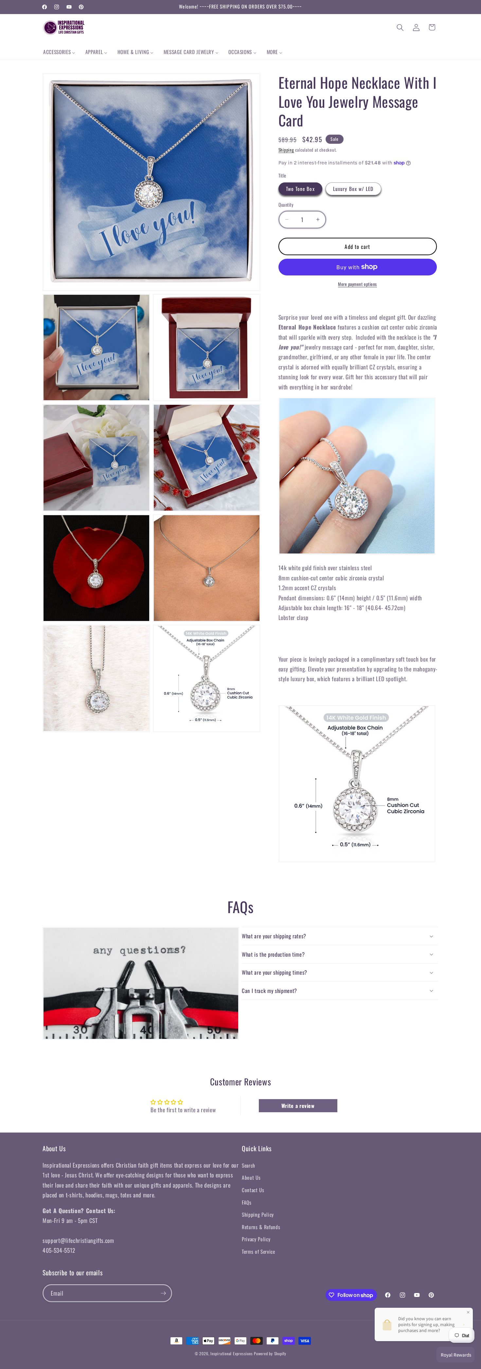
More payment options (357, 284)
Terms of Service (258, 1251)
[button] (400, 27)
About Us (251, 1177)
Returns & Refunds (261, 1226)
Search (248, 1165)
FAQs (247, 1202)
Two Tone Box (300, 188)
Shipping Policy (258, 1214)
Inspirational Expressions (231, 1353)
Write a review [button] (298, 1106)
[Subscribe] (163, 1293)
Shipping (286, 149)
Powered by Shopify (270, 1353)
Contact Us (253, 1189)
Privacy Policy (256, 1239)
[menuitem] (59, 52)
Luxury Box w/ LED (353, 188)
